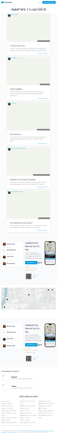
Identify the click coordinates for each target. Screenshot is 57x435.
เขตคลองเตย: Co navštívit (44, 406)
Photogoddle (40, 129)
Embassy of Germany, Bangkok (23, 179)
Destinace (24, 430)
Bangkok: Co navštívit (7, 406)
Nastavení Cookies (12, 432)
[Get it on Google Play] (41, 262)
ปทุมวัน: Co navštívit (25, 417)
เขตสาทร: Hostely (5, 420)
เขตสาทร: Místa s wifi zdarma (8, 410)
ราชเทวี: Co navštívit (25, 420)
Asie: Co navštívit (5, 401)
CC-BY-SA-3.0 (46, 84)
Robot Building (16, 89)
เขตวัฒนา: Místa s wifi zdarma (46, 410)
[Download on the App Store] (39, 262)
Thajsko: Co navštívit (6, 403)
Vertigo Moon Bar (17, 46)
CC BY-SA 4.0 (46, 129)
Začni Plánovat (31, 262)
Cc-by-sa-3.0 (46, 218)
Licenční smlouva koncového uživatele (39, 430)
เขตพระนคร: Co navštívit (44, 401)
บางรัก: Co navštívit (25, 410)
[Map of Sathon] (28, 298)
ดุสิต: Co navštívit (42, 408)
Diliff (41, 84)
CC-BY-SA (47, 41)
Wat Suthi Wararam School (21, 223)
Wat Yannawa (15, 134)
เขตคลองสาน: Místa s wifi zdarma (28, 415)
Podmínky (29, 430)
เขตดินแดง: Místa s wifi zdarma (46, 403)
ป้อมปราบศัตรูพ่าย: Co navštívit (27, 422)
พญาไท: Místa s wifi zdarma (45, 413)
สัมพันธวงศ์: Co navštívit (26, 413)
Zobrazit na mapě (42, 53)
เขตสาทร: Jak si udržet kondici (9, 417)
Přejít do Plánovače (49, 2)
